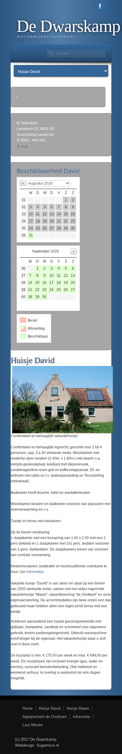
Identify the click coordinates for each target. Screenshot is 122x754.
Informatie (81, 716)
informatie (34, 572)
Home (28, 708)
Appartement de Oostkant (45, 716)
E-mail (22, 146)
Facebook (100, 6)
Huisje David (49, 708)
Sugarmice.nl (47, 745)
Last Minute (33, 725)
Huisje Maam (78, 708)
